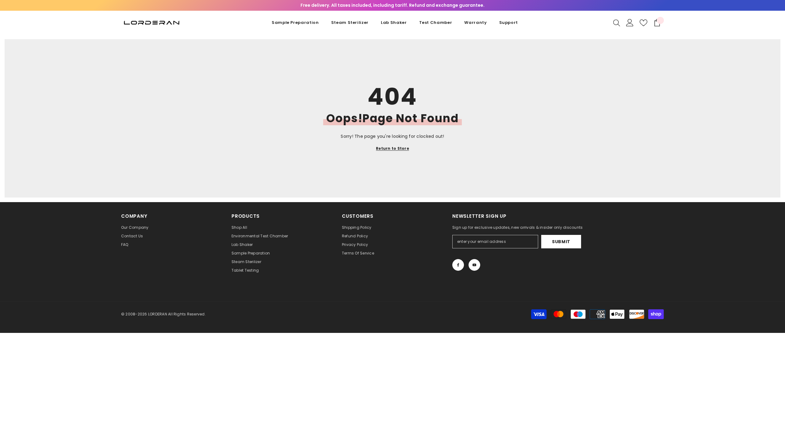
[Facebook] (458, 265)
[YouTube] (474, 265)
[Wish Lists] (643, 23)
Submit (561, 242)
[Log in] (630, 22)
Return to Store (392, 148)
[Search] (616, 22)
